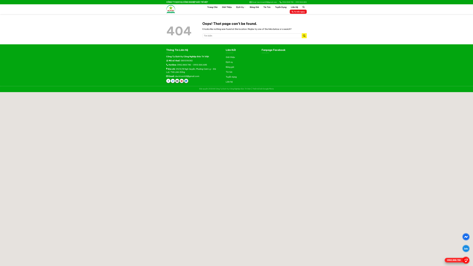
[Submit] (304, 35)
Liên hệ (294, 7)
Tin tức (267, 7)
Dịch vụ (240, 7)
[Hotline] (466, 260)
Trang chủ (212, 7)
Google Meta (268, 89)
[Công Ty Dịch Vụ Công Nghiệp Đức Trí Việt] (175, 9)
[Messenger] (466, 237)
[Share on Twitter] (173, 81)
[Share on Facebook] (168, 81)
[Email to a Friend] (177, 81)
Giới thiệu (227, 7)
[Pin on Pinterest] (182, 81)
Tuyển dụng (281, 7)
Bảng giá (254, 7)
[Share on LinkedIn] (186, 81)
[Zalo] (466, 248)
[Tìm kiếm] (303, 7)
